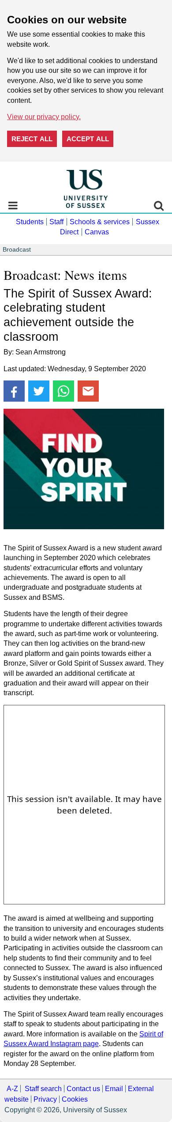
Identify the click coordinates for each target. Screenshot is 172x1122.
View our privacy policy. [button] (44, 116)
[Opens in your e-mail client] (88, 391)
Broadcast (17, 249)
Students (30, 222)
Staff (56, 222)
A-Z (12, 1088)
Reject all (31, 139)
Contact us (83, 1088)
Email (114, 1088)
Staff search (43, 1088)
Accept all (88, 139)
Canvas (97, 232)
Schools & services (100, 222)
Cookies (75, 1099)
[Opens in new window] (14, 391)
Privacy (45, 1099)
